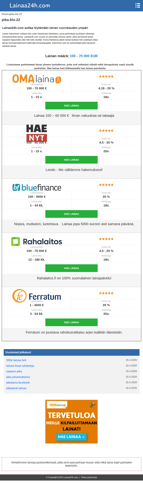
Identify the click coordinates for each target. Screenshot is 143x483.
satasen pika (14, 371)
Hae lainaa (71, 105)
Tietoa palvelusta (89, 477)
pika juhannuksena (18, 376)
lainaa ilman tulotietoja (20, 365)
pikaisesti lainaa (16, 388)
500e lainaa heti (16, 360)
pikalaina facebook (18, 382)
